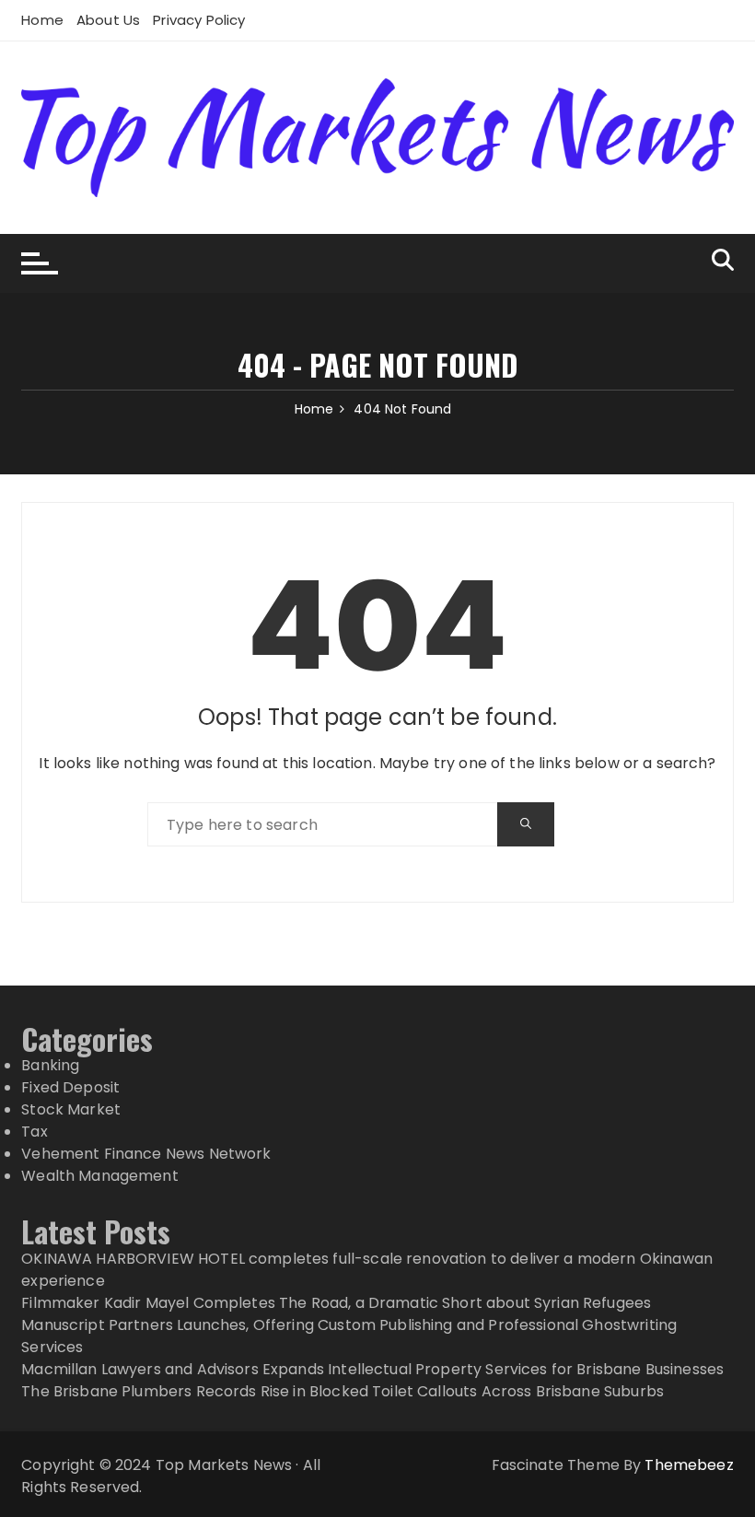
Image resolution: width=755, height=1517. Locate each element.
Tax (34, 1131)
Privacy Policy (199, 19)
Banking (50, 1065)
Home (42, 19)
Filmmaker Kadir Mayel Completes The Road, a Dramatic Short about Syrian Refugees (336, 1302)
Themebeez (689, 1465)
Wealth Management (100, 1175)
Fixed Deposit (70, 1087)
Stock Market (71, 1109)
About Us (108, 19)
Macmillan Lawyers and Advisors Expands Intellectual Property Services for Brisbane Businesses (372, 1369)
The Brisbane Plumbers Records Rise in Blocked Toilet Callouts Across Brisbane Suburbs (342, 1391)
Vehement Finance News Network (146, 1153)
